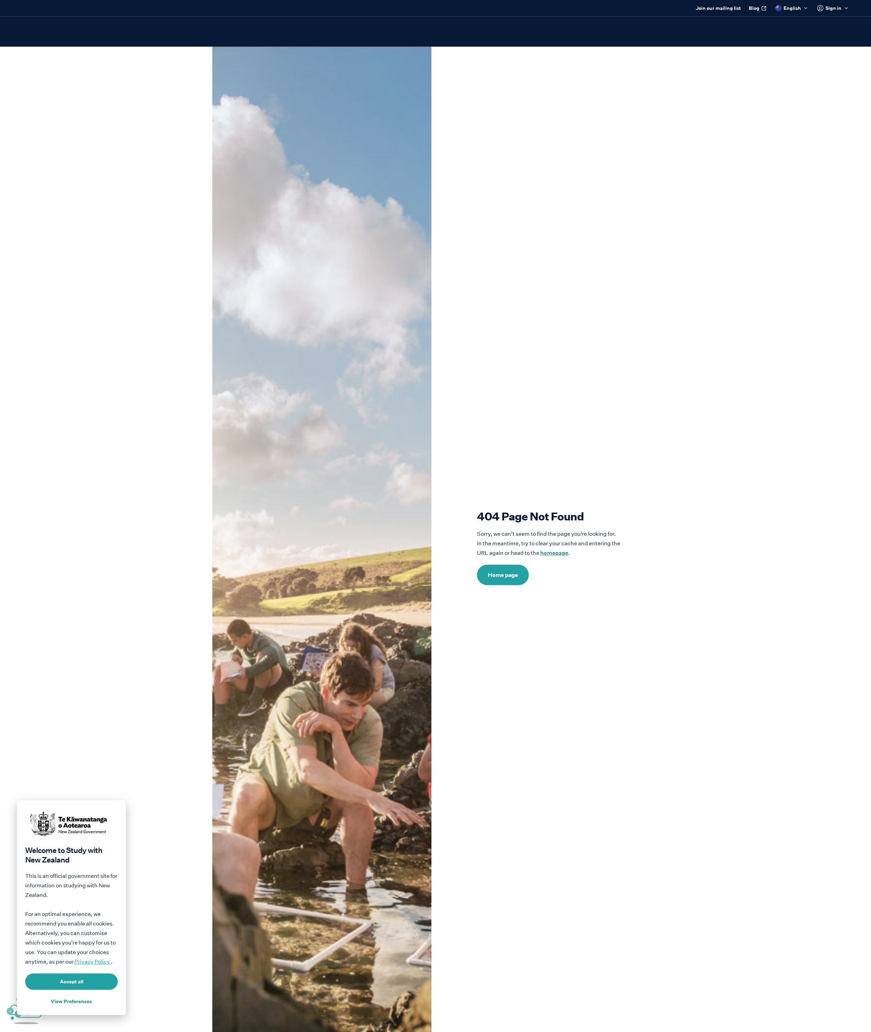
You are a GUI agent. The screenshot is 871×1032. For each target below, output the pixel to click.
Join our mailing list (718, 8)
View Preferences (71, 1001)
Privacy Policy (93, 961)
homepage (554, 553)
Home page (503, 574)
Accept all (71, 982)
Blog (754, 8)
